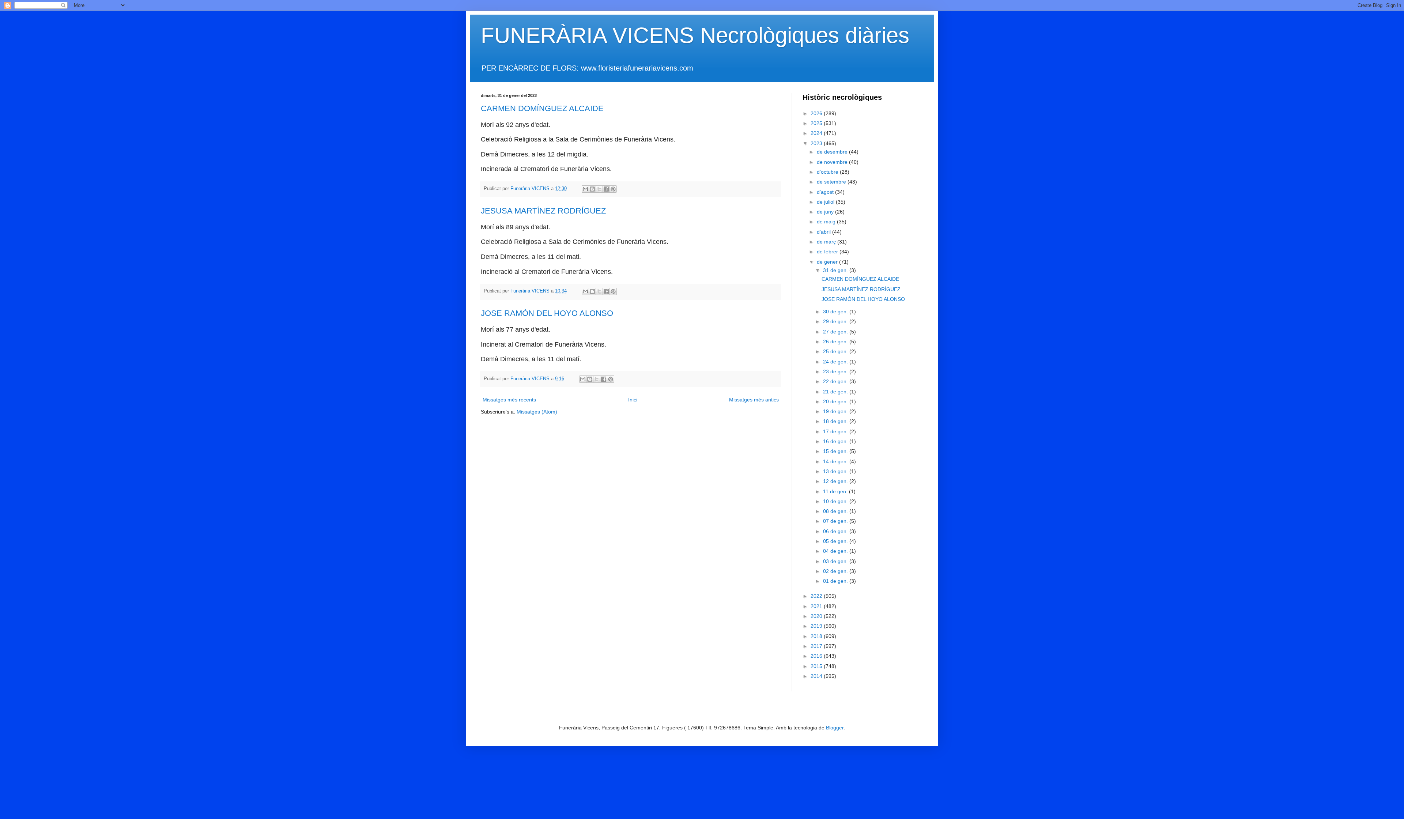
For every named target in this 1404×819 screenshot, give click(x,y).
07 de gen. (836, 521)
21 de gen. (836, 392)
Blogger (834, 728)
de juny (826, 212)
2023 (817, 143)
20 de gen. (836, 401)
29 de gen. (836, 321)
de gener (828, 262)
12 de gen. (836, 481)
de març (827, 242)
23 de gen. (836, 371)
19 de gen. (836, 411)
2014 (817, 676)
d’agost (826, 192)
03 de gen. (836, 561)
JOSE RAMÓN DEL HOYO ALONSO (547, 313)
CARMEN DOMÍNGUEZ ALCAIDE (542, 108)
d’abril (824, 232)
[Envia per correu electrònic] (585, 189)
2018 (817, 636)
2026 (817, 113)
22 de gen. (836, 381)
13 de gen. (836, 471)
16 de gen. (836, 441)
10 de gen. (836, 501)
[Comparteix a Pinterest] (613, 189)
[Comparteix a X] (599, 189)
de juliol (826, 202)
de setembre (832, 182)
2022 (817, 596)
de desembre (833, 152)
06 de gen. (836, 531)
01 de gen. (836, 581)
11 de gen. (836, 491)
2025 (817, 123)
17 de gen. (836, 431)
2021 (817, 606)
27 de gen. (836, 332)
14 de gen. (836, 461)
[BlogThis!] (592, 189)
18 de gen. (836, 421)
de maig (827, 221)
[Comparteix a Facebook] (606, 189)
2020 (817, 616)
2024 (817, 133)
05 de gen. (836, 541)
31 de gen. (836, 270)
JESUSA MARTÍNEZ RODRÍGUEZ (543, 210)
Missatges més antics (754, 400)
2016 (817, 656)
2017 (817, 646)
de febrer (828, 251)
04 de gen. (836, 551)
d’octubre (828, 172)
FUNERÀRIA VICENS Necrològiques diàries (695, 35)
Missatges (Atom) (537, 412)
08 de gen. (836, 511)
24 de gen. (836, 362)
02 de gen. (836, 571)
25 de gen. (836, 351)
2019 (817, 626)
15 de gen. (836, 451)
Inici (632, 400)
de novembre (833, 162)
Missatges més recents (509, 400)
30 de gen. (836, 311)
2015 (817, 666)
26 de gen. (836, 341)
